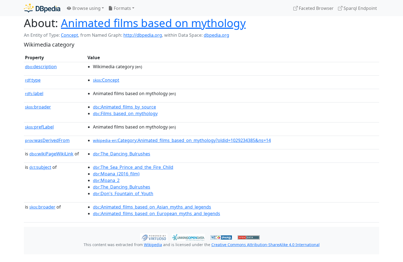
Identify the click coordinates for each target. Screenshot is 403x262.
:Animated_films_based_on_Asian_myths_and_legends (152, 207)
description (41, 67)
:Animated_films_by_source (124, 107)
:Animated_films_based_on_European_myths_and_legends (156, 213)
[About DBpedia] (42, 8)
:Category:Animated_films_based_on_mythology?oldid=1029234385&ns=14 (182, 140)
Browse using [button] (86, 8)
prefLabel (39, 127)
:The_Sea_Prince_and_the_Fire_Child (133, 167)
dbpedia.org (216, 35)
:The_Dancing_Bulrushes (121, 154)
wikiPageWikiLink (51, 154)
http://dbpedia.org (142, 35)
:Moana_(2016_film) (116, 174)
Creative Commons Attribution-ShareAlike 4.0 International (265, 244)
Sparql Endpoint (359, 8)
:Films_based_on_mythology (125, 113)
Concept (69, 35)
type (33, 80)
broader (38, 107)
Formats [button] (122, 8)
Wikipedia (153, 244)
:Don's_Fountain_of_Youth (123, 193)
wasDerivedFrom (47, 140)
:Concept (106, 80)
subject (40, 167)
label (34, 93)
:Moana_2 (106, 180)
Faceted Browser (316, 8)
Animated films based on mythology (153, 22)
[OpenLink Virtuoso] (154, 237)
